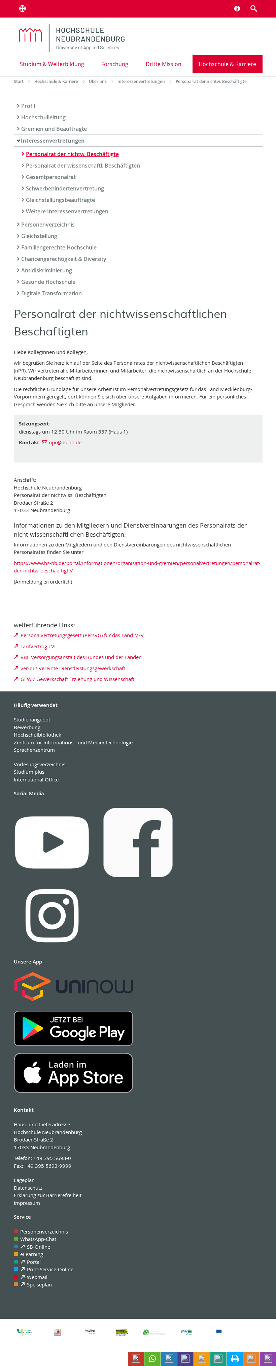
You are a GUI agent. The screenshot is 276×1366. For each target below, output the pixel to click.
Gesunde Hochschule (48, 282)
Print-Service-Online (50, 1269)
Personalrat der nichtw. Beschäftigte (72, 154)
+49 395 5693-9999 (48, 1165)
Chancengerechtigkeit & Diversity (63, 259)
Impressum (27, 1202)
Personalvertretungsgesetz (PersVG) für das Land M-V (82, 635)
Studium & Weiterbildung (52, 64)
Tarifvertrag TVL (39, 646)
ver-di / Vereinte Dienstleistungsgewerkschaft (74, 668)
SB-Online (38, 1246)
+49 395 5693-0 (52, 1158)
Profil (28, 106)
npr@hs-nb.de (65, 442)
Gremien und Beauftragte (54, 128)
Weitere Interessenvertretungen (67, 211)
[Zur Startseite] (72, 38)
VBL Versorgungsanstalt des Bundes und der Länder (81, 657)
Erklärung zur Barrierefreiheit (47, 1195)
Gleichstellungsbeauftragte (60, 200)
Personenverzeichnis (48, 224)
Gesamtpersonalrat (51, 177)
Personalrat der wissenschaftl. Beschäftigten (83, 165)
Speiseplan (39, 1284)
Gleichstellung (39, 236)
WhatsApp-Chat (38, 1239)
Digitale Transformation (51, 293)
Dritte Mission (163, 64)
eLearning (31, 1254)
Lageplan (24, 1180)
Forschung (114, 64)
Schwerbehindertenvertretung (65, 188)
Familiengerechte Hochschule (59, 247)
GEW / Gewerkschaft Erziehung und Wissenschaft (77, 679)
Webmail (37, 1277)
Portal (34, 1261)
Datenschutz (28, 1187)
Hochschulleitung (43, 117)
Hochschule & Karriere (227, 64)
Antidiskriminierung (46, 270)
